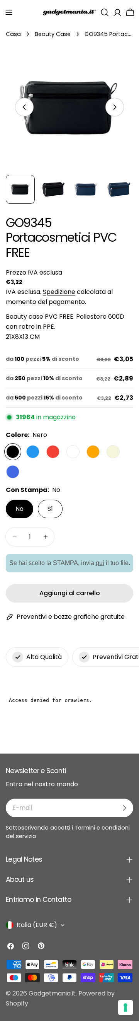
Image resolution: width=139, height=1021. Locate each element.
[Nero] (13, 452)
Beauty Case (53, 34)
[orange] (93, 452)
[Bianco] (73, 452)
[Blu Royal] (13, 472)
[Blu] (33, 452)
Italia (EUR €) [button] (37, 924)
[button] (9, 12)
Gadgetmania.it (52, 993)
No (19, 508)
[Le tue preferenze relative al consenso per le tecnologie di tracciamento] (125, 1007)
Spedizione (59, 291)
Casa (13, 34)
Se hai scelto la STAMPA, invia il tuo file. (69, 563)
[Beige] (113, 452)
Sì (50, 508)
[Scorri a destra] (114, 107)
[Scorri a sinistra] (24, 107)
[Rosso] (53, 452)
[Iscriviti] (124, 808)
